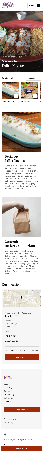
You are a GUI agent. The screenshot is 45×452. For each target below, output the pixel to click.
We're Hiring (9, 394)
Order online (21, 357)
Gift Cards (8, 398)
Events (7, 391)
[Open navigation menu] (38, 5)
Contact (7, 401)
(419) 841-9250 (11, 336)
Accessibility (8, 423)
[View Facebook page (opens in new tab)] (5, 434)
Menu (31, 5)
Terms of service (10, 419)
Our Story (8, 387)
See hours (35, 350)
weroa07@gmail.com (12, 341)
